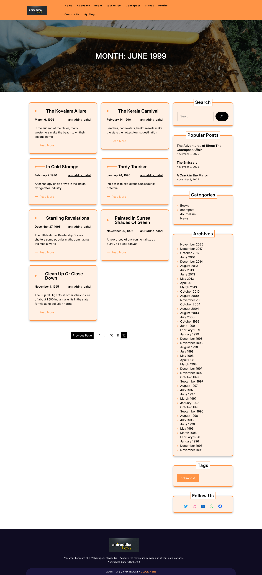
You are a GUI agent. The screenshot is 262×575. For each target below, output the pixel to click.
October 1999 (189, 321)
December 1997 (191, 368)
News (184, 218)
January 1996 (189, 441)
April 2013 (187, 283)
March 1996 (188, 433)
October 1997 (189, 377)
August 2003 (189, 313)
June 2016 (187, 257)
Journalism (188, 214)
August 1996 (189, 415)
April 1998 (187, 360)
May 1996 (187, 428)
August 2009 (189, 296)
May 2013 (187, 278)
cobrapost (187, 210)
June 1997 (187, 394)
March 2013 (188, 287)
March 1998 (188, 364)
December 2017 (191, 248)
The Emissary (187, 162)
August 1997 (189, 385)
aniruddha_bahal (79, 119)
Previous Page (82, 335)
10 (111, 335)
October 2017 (189, 253)
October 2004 (190, 304)
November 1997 (191, 373)
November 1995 (191, 450)
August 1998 (189, 347)
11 (118, 335)
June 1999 (187, 326)
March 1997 (188, 398)
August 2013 (189, 266)
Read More (47, 145)
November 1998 (191, 343)
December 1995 (191, 445)
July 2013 (187, 270)
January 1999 (189, 334)
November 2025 (191, 244)
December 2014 (191, 261)
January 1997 (189, 403)
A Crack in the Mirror (192, 175)
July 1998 (187, 351)
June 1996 (187, 424)
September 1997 (191, 381)
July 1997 (186, 390)
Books (184, 205)
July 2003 (187, 317)
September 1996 (191, 411)
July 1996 (187, 420)
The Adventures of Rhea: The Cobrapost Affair (199, 148)
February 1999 (190, 330)
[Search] (221, 116)
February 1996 (190, 437)
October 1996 (189, 407)
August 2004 (189, 308)
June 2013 (187, 274)
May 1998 (187, 356)
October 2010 (190, 291)
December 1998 (191, 338)
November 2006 (191, 300)
